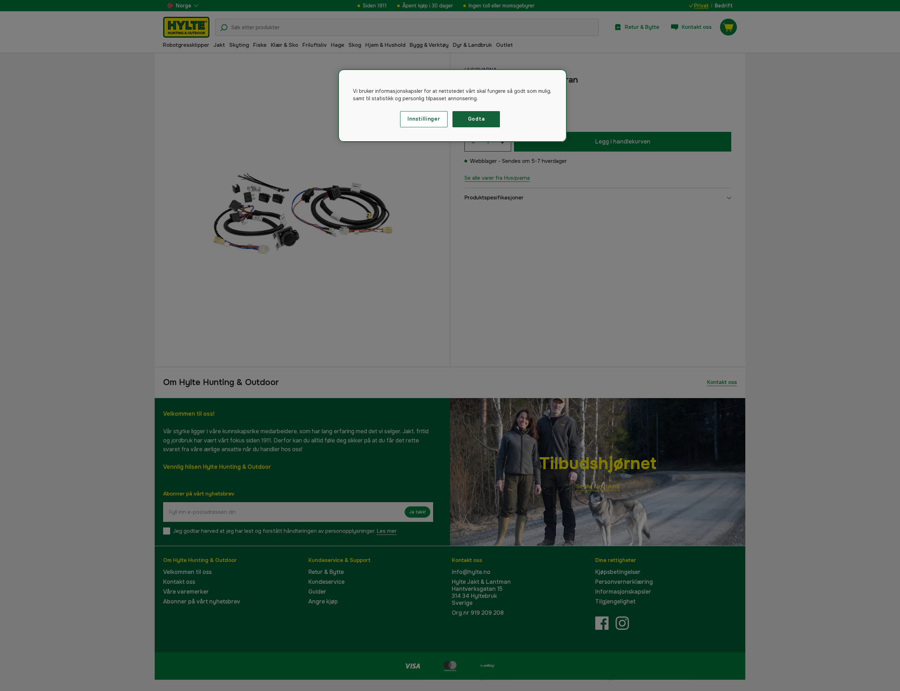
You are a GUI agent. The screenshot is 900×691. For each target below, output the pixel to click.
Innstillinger (423, 119)
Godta (476, 119)
